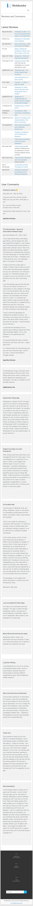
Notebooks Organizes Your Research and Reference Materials (21, 172)
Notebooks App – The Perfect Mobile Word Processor (21, 72)
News (16, 866)
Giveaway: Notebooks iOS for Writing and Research (21, 134)
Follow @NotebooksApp (16, 903)
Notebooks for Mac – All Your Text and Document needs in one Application (22, 34)
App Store (16, 856)
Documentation (16, 881)
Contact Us (16, 867)
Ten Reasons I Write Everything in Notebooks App (22, 113)
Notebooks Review (20, 61)
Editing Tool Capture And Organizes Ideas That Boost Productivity (22, 120)
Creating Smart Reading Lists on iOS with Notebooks (22, 141)
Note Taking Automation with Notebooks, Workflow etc (22, 127)
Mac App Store (16, 857)
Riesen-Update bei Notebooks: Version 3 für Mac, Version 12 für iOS (22, 51)
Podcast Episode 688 (21, 146)
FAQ (16, 879)
